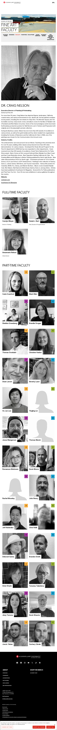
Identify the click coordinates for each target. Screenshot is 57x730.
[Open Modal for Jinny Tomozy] (26, 593)
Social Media (6, 683)
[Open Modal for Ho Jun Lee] (26, 389)
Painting (24, 34)
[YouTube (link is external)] (28, 663)
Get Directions (5, 696)
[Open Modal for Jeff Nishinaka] (26, 505)
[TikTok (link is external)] (36, 663)
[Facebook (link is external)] (17, 663)
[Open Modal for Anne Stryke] (26, 564)
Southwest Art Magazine (9, 182)
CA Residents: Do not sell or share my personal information (14, 717)
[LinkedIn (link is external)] (21, 663)
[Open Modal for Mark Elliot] (53, 272)
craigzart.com (5, 180)
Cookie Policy (5, 710)
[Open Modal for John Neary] (53, 476)
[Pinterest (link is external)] (40, 663)
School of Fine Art (6, 21)
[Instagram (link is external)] (25, 663)
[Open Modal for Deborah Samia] (26, 535)
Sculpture (31, 34)
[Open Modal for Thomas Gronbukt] (26, 330)
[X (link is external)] (32, 663)
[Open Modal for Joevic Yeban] (26, 622)
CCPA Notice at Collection (7, 712)
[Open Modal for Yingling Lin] (53, 389)
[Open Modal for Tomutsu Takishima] (53, 564)
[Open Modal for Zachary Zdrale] (53, 622)
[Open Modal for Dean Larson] (26, 359)
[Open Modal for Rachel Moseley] (26, 476)
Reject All (51, 727)
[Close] (54, 724)
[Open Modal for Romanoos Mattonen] (26, 447)
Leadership (5, 675)
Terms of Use (5, 708)
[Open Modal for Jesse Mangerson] (26, 418)
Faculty (17, 34)
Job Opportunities (7, 685)
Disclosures (4, 707)
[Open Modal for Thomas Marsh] (53, 418)
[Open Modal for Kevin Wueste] (53, 593)
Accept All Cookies (39, 727)
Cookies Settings (5, 715)
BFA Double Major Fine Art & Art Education (50, 37)
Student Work (43, 35)
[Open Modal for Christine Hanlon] (53, 330)
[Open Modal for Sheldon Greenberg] (26, 301)
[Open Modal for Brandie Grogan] (53, 301)
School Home (5, 35)
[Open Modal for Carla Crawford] (26, 272)
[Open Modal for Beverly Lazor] (53, 359)
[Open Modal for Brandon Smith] (53, 535)
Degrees (11, 34)
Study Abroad (37, 35)
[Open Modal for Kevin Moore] (53, 447)
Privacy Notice (5, 713)
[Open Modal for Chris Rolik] (53, 505)
